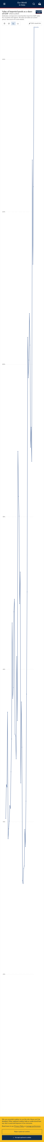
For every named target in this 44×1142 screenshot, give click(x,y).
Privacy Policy (19, 1126)
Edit (36, 23)
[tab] (4, 23)
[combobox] (33, 4)
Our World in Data (22, 4)
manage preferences (33, 1126)
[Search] (33, 4)
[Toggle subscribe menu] (39, 3)
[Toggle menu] (4, 3)
